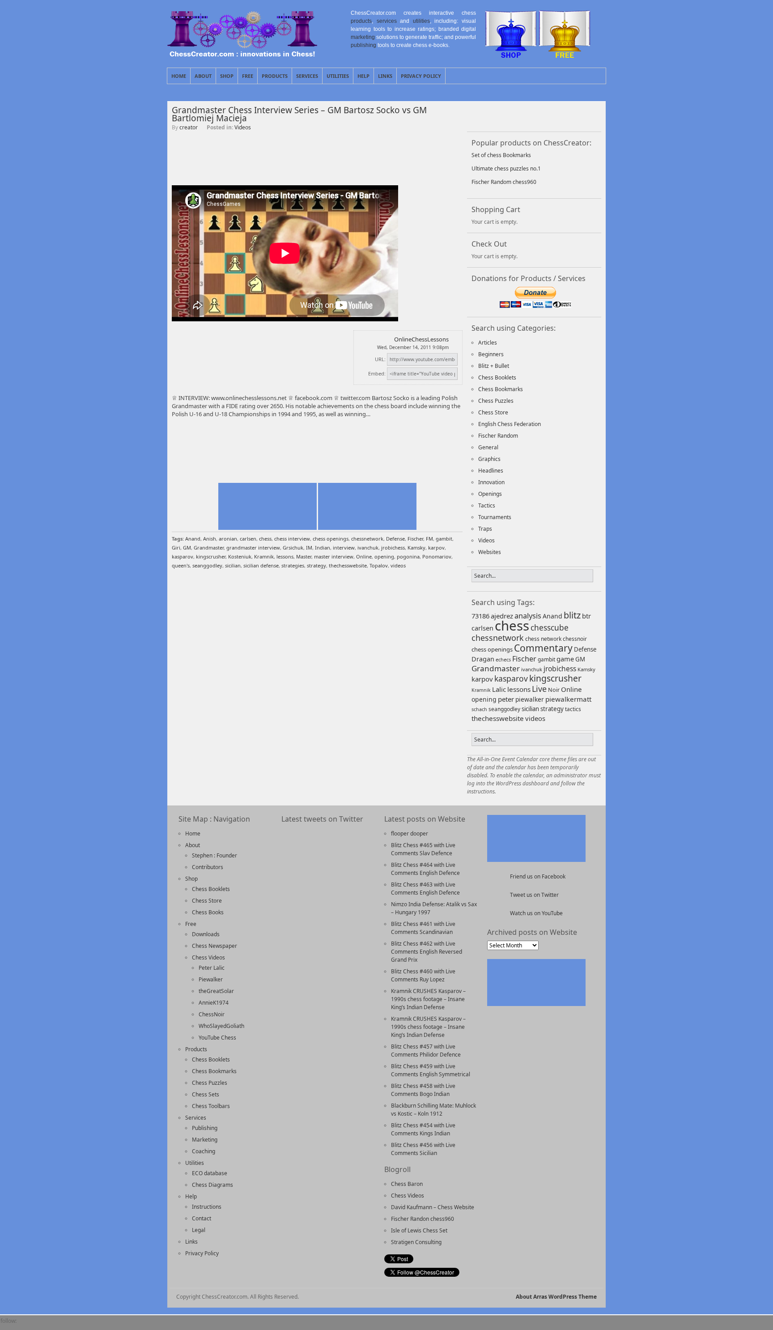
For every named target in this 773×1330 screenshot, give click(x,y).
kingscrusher (210, 556)
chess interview (292, 538)
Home (178, 75)
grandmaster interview (253, 547)
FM (429, 538)
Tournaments (494, 517)
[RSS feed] (532, 115)
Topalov (379, 565)
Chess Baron (407, 1184)
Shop (227, 75)
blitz (572, 615)
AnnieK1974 (214, 1002)
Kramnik (264, 556)
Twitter (588, 75)
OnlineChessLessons (421, 339)
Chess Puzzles (496, 401)
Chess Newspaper (214, 946)
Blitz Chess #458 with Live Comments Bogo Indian (423, 1090)
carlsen (248, 538)
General (488, 447)
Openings (490, 494)
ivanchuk (367, 547)
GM (187, 547)
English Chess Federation (509, 424)
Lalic (499, 689)
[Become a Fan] (485, 115)
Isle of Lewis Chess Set (419, 1230)
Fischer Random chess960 (503, 182)
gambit (444, 538)
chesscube (550, 627)
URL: (380, 359)
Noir (554, 690)
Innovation (491, 482)
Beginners (491, 354)
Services (307, 75)
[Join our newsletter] (508, 115)
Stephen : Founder (214, 855)
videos (398, 565)
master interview (333, 556)
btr (586, 615)
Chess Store (493, 412)
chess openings (330, 538)
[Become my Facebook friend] (26, 1326)
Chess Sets (205, 1094)
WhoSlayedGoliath (221, 1026)
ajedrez (502, 615)
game (565, 658)
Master (303, 556)
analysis (527, 615)
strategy (316, 565)
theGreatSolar (216, 991)
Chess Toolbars (211, 1106)
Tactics (486, 505)
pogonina (408, 556)
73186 (480, 615)
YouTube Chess (217, 1037)
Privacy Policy (421, 75)
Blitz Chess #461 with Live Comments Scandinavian (423, 928)
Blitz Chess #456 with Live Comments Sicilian (423, 1149)
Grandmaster (209, 547)
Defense (395, 538)
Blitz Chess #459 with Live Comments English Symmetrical (430, 1070)
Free (247, 75)
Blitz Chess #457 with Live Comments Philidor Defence (426, 1050)
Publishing (204, 1128)
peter (506, 699)
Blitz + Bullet (493, 366)
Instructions (206, 1207)
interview (344, 547)
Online (364, 556)
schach (479, 709)
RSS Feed (578, 75)
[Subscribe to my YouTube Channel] (87, 1326)
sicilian (233, 565)
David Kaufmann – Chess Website (432, 1207)
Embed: (377, 373)
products (361, 21)
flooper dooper (409, 833)
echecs (503, 659)
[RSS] (56, 1326)
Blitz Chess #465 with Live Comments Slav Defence (423, 849)
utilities (421, 21)
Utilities (338, 75)
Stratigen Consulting (416, 1242)
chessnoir (575, 638)
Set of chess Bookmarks (501, 155)
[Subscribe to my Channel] (578, 115)
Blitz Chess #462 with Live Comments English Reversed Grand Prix (426, 951)
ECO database (209, 1173)
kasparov (182, 556)
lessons (284, 556)
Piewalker (211, 979)
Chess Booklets (497, 377)
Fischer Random (498, 435)
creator (188, 127)
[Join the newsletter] (41, 1326)
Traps (485, 529)
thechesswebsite (348, 565)
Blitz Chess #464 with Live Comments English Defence (425, 869)
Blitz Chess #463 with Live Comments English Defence (425, 888)
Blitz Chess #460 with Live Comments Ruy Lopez (423, 975)
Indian (322, 547)
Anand (192, 538)
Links (385, 75)
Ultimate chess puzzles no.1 (506, 168)
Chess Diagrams (212, 1185)
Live (539, 688)
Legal (198, 1230)
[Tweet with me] (555, 115)
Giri (176, 547)
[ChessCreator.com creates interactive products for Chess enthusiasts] (242, 54)
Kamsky (416, 547)
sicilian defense (261, 565)
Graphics (489, 459)
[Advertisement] (317, 162)
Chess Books (208, 912)
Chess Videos (208, 957)
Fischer (415, 538)
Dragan (482, 659)
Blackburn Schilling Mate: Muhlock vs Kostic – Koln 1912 (433, 1109)
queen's (181, 565)
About (203, 75)
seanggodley (207, 565)
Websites (489, 552)
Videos (242, 127)
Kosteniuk (239, 556)
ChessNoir (212, 1014)
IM (309, 547)
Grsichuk (293, 547)
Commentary (543, 647)
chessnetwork (367, 538)
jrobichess (393, 547)
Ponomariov (436, 556)
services (387, 21)
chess (265, 538)
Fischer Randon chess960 (422, 1219)
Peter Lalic (212, 968)
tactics (573, 708)
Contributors (207, 867)
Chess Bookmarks (500, 389)
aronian (228, 538)
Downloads (206, 934)
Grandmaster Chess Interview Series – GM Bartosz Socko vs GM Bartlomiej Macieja (299, 114)
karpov (436, 547)
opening (384, 556)
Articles (487, 342)
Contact (201, 1218)
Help (363, 75)
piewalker (529, 699)
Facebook (599, 75)
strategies (292, 565)
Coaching (203, 1151)
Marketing (204, 1139)
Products (275, 75)
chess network (543, 639)
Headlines (490, 470)
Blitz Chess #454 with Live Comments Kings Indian (423, 1129)
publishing (363, 45)
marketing (363, 37)
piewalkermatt (568, 699)
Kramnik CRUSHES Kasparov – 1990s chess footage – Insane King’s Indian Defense (428, 999)
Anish (209, 538)
